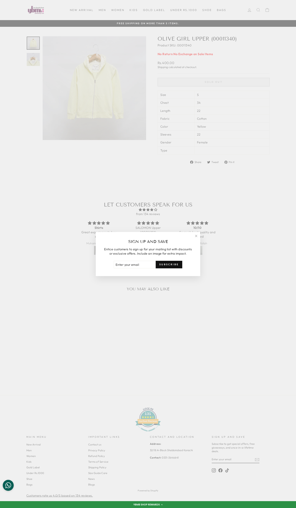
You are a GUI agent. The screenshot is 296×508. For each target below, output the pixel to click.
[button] (148, 504)
